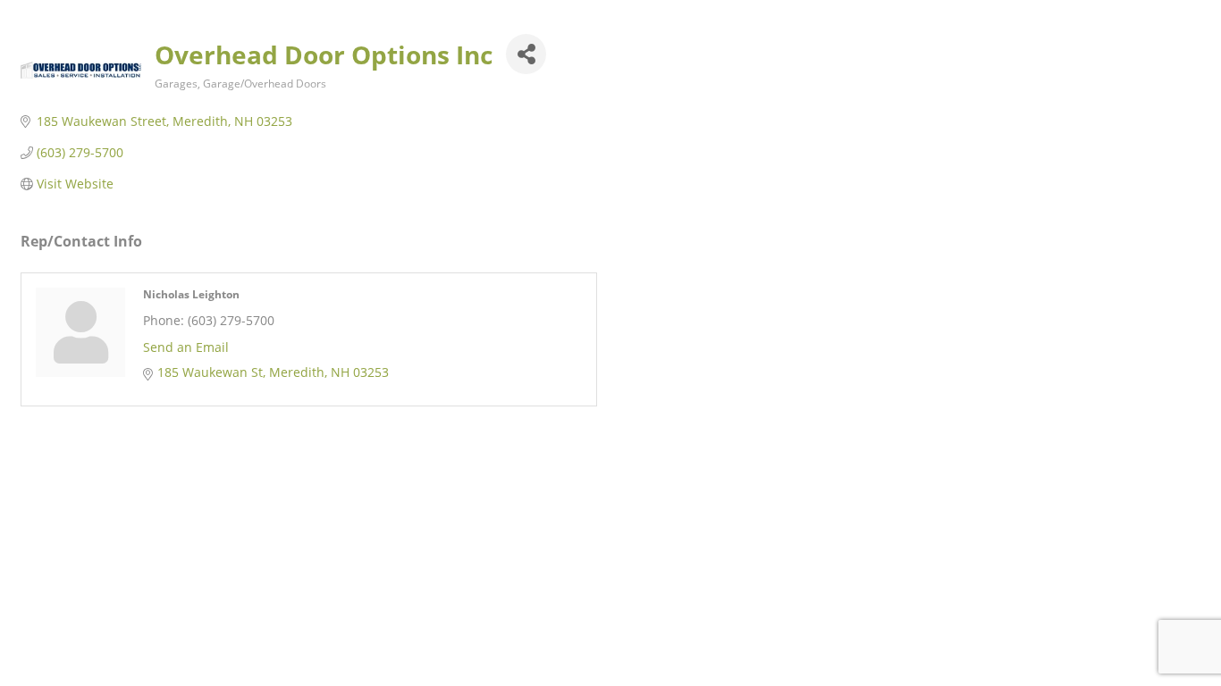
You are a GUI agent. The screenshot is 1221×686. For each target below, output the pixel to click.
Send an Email (186, 347)
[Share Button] (526, 54)
